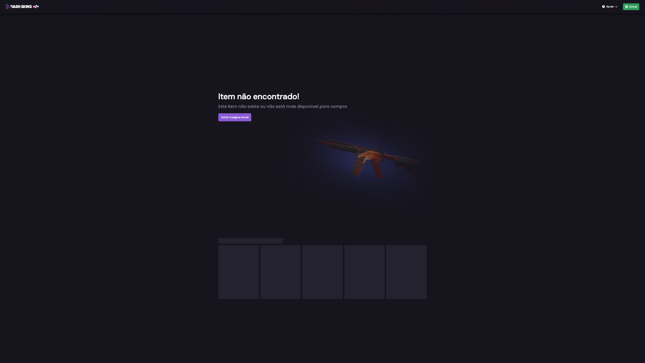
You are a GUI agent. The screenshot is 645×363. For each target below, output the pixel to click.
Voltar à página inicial (235, 117)
